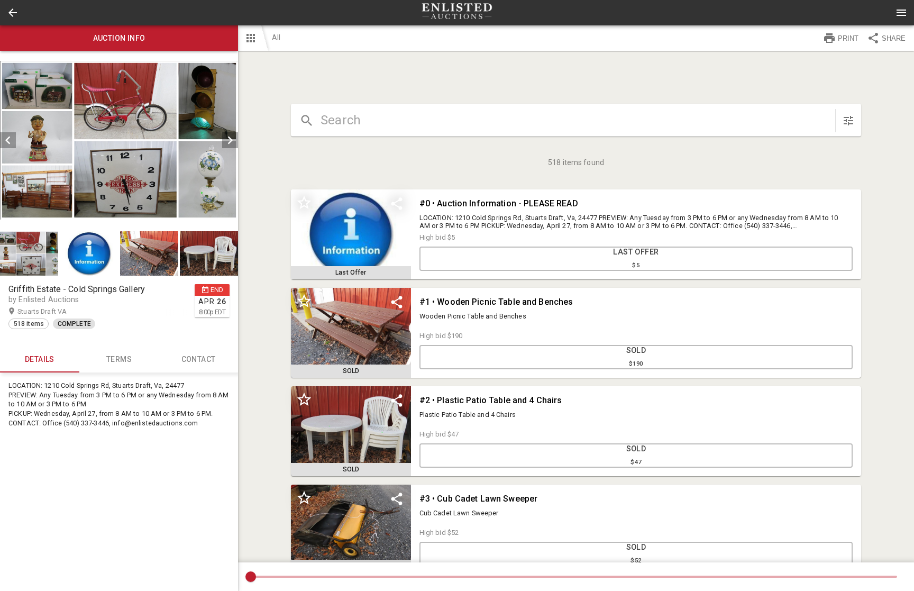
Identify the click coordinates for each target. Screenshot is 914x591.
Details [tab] (39, 359)
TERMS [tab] (119, 359)
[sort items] (848, 120)
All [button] (276, 37)
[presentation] (457, 12)
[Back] (12, 12)
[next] (230, 140)
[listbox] (119, 140)
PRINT (848, 38)
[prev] (8, 140)
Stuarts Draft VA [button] (52, 311)
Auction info (119, 38)
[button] (12, 12)
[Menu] (901, 12)
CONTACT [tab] (198, 359)
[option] (119, 140)
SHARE (894, 38)
